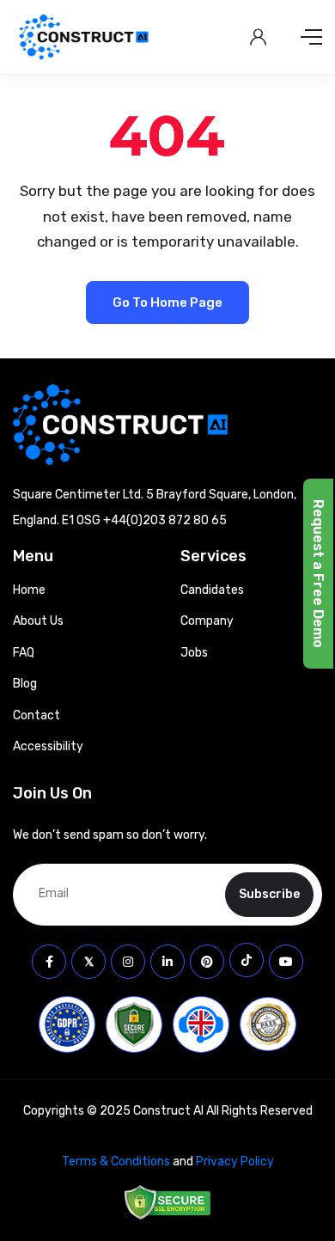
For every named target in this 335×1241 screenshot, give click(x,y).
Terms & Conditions (116, 1161)
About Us (38, 621)
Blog (25, 683)
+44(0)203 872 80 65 (165, 520)
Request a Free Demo (318, 573)
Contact (36, 715)
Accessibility (48, 746)
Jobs (194, 652)
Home (29, 590)
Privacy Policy (235, 1161)
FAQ (23, 652)
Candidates (212, 590)
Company (207, 621)
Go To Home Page (167, 302)
